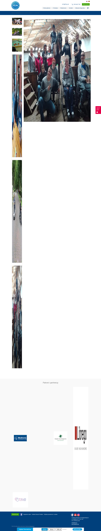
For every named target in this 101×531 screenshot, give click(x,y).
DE (89, 1)
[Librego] (80, 438)
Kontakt (71, 8)
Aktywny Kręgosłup (80, 8)
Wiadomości (63, 8)
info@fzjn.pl (65, 4)
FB (21, 514)
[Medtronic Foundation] (20, 438)
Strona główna (46, 8)
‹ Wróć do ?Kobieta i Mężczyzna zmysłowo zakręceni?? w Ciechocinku (25, 12)
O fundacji (55, 8)
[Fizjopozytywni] (20, 499)
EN (86, 1)
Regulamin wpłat (27, 514)
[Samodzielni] (60, 438)
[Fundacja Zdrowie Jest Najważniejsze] (15, 5)
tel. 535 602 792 (75, 524)
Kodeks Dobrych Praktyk (37, 514)
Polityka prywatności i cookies (50, 514)
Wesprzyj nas (86, 4)
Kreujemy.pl (32, 526)
